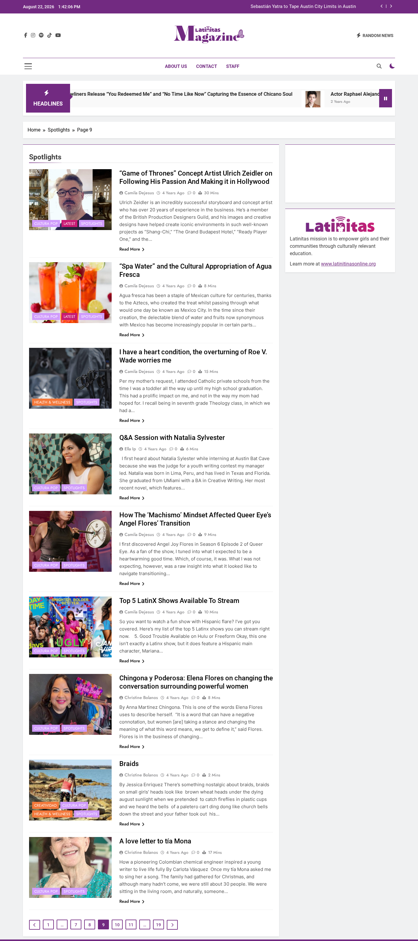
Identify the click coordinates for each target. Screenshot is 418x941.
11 (131, 924)
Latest (69, 223)
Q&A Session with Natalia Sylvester (172, 437)
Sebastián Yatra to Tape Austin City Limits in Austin (303, 6)
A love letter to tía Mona (155, 841)
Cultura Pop (46, 223)
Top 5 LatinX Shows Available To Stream (179, 600)
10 (117, 924)
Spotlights (91, 223)
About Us (176, 66)
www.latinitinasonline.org (348, 264)
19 (158, 924)
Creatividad (45, 805)
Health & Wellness (52, 402)
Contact (206, 66)
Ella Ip (130, 449)
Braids (129, 764)
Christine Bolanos (141, 697)
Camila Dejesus (139, 193)
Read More (129, 249)
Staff (232, 66)
